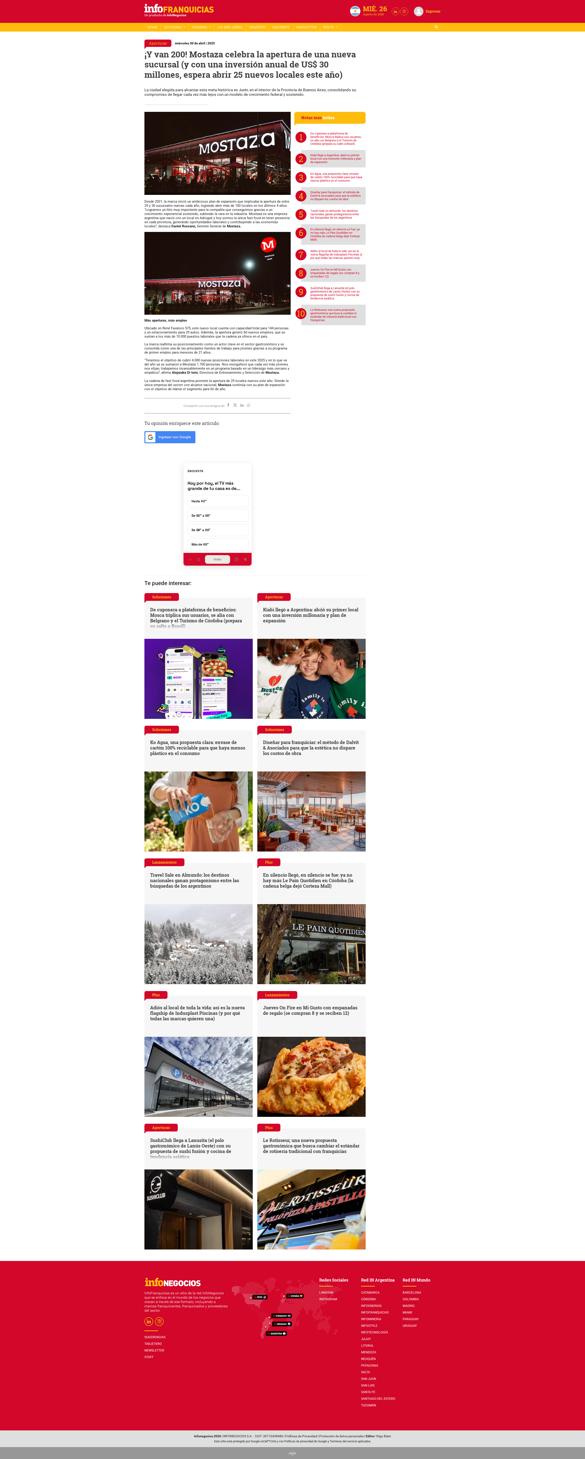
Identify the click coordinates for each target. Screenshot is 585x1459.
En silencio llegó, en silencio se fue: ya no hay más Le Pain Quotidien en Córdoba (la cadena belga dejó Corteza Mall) (335, 234)
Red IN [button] (329, 27)
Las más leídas (229, 27)
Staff (281, 27)
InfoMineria (371, 1319)
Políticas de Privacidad (301, 1436)
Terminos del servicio (343, 1441)
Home (152, 27)
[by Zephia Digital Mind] (292, 1453)
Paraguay (411, 1319)
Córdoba (368, 1299)
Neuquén (368, 1359)
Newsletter (306, 27)
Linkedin (326, 1292)
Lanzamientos (164, 862)
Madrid (409, 1306)
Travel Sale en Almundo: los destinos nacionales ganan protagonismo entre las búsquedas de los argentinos (334, 214)
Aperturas (158, 43)
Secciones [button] (173, 27)
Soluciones (161, 596)
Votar (217, 559)
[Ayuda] (236, 559)
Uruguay (410, 1325)
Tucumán (368, 1405)
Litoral (367, 1345)
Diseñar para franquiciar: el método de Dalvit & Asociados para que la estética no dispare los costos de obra (335, 196)
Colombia (411, 1299)
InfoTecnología (374, 1332)
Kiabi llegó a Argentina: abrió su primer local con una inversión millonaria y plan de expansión (335, 158)
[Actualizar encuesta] (198, 559)
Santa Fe (368, 1392)
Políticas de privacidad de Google (305, 1441)
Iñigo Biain (383, 1436)
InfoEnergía (371, 1306)
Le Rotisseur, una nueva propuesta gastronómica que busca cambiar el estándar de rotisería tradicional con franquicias (333, 315)
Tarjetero (257, 27)
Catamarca (370, 1292)
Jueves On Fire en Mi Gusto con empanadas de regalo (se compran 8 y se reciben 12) (334, 273)
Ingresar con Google (174, 437)
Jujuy (366, 1339)
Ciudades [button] (200, 27)
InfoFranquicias (375, 1312)
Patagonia (369, 1365)
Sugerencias (154, 1337)
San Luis (368, 1385)
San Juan (368, 1379)
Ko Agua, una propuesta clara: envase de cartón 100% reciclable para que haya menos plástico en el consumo (336, 177)
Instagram (328, 1299)
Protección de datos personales (341, 1436)
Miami (407, 1312)
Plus (269, 862)
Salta (365, 1372)
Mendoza (368, 1352)
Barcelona (412, 1292)
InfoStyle (369, 1325)
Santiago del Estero (378, 1398)
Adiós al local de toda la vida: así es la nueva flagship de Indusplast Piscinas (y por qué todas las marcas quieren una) (336, 254)
